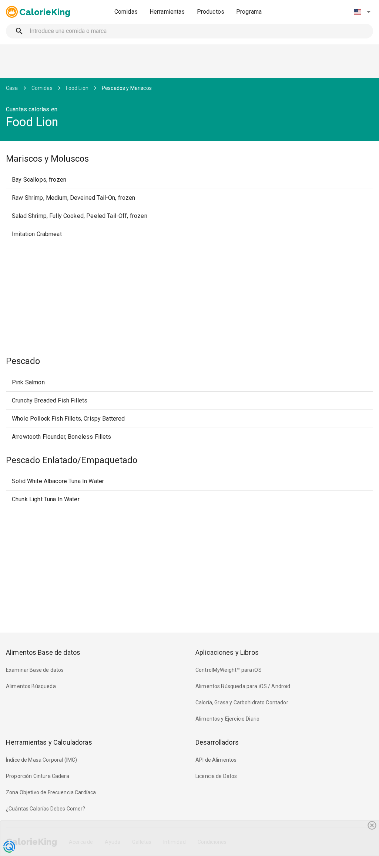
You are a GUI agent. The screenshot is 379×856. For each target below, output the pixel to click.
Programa (249, 11)
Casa (12, 88)
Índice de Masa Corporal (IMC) (41, 760)
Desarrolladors (217, 742)
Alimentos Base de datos (43, 652)
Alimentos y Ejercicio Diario (227, 719)
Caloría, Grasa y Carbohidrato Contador (241, 702)
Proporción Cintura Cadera (37, 776)
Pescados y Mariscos (127, 88)
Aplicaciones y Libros (227, 652)
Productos (210, 11)
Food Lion (77, 88)
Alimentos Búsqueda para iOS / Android (243, 686)
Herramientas (167, 11)
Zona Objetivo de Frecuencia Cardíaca (51, 792)
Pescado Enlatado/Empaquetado (71, 460)
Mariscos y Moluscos (47, 159)
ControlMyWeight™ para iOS (228, 670)
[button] (362, 12)
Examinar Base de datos (35, 670)
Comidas (126, 11)
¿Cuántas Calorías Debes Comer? (45, 809)
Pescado (23, 361)
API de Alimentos (216, 760)
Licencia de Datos (216, 776)
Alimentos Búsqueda (31, 686)
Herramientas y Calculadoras (49, 742)
